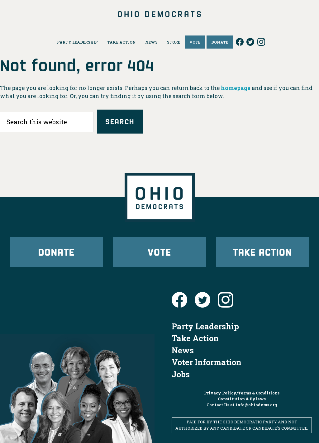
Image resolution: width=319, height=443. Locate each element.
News (183, 350)
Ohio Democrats (159, 14)
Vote (159, 251)
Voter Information (206, 362)
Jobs (181, 374)
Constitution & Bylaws (242, 398)
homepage (235, 88)
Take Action (262, 251)
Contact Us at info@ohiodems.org (242, 404)
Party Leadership (205, 326)
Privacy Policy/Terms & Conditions (241, 392)
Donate (56, 251)
